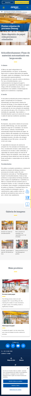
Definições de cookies (15, 390)
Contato (15, 366)
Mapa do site (11, 360)
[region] (15, 380)
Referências (18, 11)
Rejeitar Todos (15, 385)
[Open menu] (3, 7)
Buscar (21, 360)
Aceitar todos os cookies (15, 381)
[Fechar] (27, 368)
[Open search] (27, 7)
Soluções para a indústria (9, 11)
